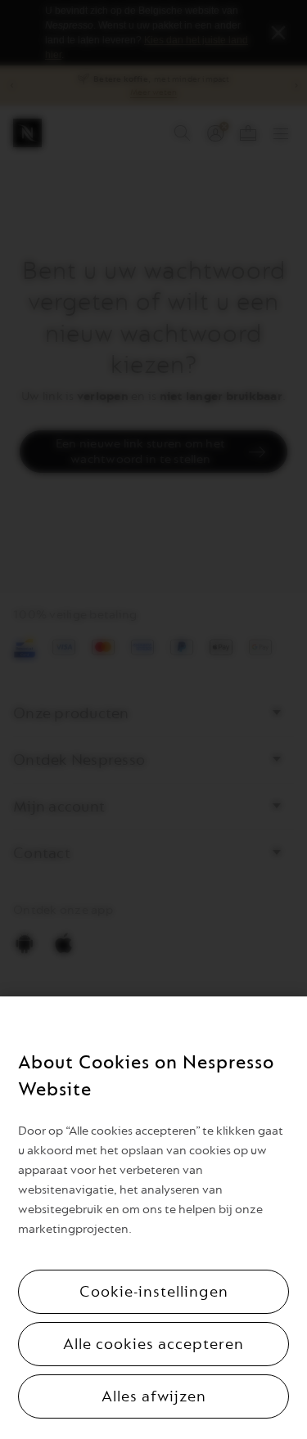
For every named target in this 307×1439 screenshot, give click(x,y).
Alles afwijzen (154, 1396)
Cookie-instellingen (153, 1292)
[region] (153, 1217)
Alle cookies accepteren (153, 1344)
